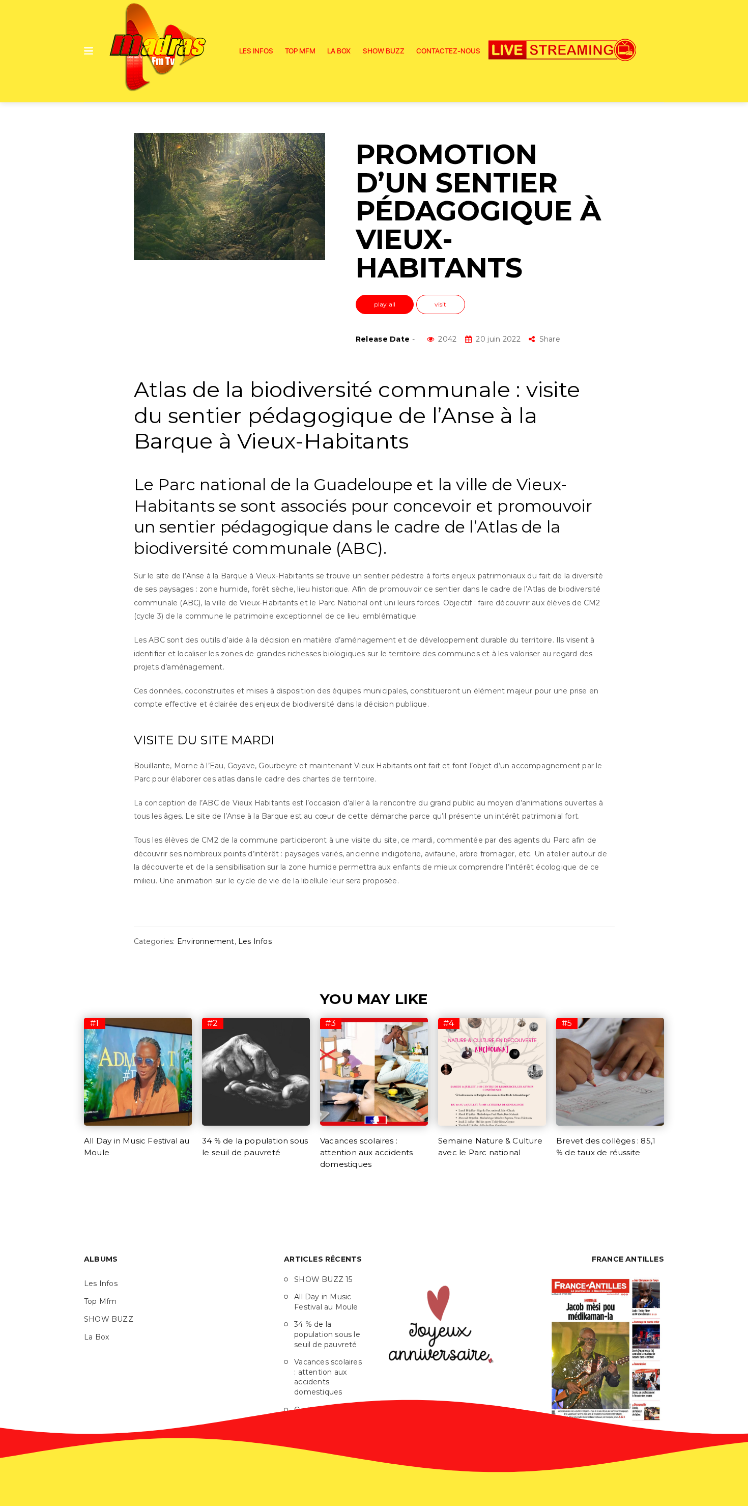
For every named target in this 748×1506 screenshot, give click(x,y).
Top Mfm (300, 51)
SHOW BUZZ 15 (323, 1279)
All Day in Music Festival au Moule (326, 1302)
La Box (339, 51)
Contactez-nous (448, 51)
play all (385, 304)
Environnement (206, 941)
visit (441, 304)
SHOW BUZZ (384, 51)
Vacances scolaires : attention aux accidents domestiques (366, 1152)
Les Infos (256, 51)
